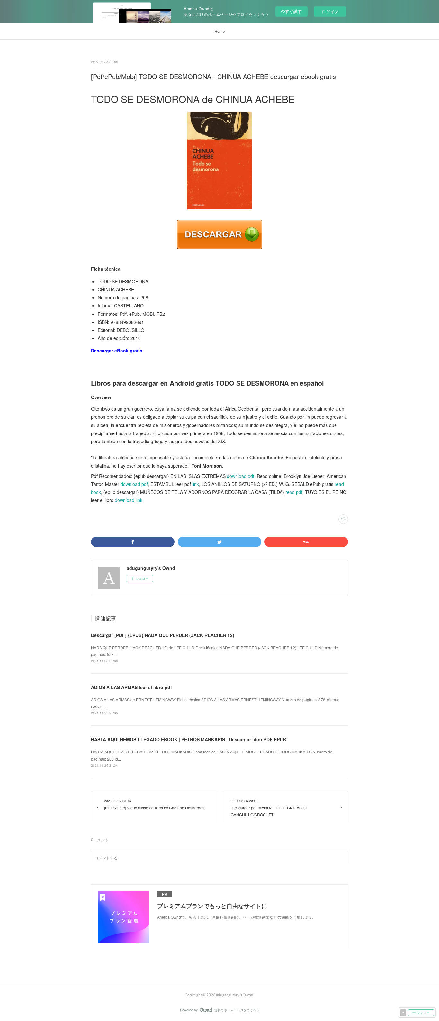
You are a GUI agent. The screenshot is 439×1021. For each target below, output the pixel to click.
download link (128, 500)
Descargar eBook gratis (116, 350)
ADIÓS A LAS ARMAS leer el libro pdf (131, 687)
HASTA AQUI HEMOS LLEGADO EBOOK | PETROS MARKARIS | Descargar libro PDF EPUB (188, 739)
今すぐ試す (291, 11)
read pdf (293, 492)
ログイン (330, 11)
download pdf (240, 476)
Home (219, 31)
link (195, 484)
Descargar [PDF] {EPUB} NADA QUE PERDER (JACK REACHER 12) (162, 635)
